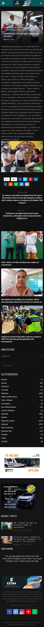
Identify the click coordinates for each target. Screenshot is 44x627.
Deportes (4, 393)
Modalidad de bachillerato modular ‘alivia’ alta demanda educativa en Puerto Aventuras (21, 300)
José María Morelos (8, 407)
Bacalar (4, 379)
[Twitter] (15, 611)
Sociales (4, 434)
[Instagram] (22, 611)
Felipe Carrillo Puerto (9, 397)
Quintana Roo (6, 431)
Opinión (4, 417)
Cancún (4, 383)
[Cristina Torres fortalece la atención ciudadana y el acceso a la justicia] (6, 540)
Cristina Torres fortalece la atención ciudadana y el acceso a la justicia (27, 539)
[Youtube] (28, 611)
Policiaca (4, 424)
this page (35, 561)
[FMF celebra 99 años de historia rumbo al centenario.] (6, 525)
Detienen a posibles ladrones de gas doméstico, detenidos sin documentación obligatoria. (22, 216)
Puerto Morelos (7, 427)
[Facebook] (9, 611)
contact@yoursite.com (26, 605)
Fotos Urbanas (7, 400)
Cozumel (4, 390)
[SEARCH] (40, 365)
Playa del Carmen (7, 421)
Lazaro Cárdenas (7, 410)
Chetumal (5, 386)
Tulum (3, 438)
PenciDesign (32, 625)
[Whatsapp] (34, 611)
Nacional (4, 414)
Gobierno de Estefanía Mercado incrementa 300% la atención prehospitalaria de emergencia (21, 339)
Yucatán (4, 441)
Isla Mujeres (5, 403)
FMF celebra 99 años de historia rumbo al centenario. (25, 525)
